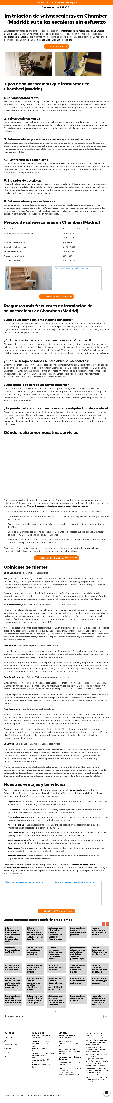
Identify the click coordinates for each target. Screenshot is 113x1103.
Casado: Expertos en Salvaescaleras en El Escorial (99, 951)
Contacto (8, 1037)
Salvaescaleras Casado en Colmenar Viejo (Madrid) (78, 931)
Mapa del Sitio (10, 1045)
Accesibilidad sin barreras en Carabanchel (12, 967)
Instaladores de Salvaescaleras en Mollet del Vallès (69, 1044)
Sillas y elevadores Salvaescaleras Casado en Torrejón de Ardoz (55, 953)
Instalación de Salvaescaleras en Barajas (77, 980)
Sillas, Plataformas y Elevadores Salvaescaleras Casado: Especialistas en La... (12, 935)
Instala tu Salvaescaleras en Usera (55, 967)
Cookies (7, 1048)
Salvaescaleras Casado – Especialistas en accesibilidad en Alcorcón (55, 984)
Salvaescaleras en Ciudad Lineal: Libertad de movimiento (13, 999)
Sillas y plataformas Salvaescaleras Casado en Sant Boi (69, 1051)
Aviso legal (9, 1052)
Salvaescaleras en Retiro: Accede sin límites (77, 968)
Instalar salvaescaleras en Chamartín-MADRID (99, 931)
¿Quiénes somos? (11, 1041)
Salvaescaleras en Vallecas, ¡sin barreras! (100, 980)
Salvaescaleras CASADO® (55, 7)
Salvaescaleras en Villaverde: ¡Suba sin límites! (34, 968)
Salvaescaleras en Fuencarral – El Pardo (77, 998)
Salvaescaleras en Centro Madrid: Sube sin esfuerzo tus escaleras (56, 1000)
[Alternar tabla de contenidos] (104, 1017)
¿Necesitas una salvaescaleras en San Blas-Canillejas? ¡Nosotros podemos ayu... (77, 953)
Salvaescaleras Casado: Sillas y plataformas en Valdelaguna (34, 999)
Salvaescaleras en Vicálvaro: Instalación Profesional (34, 951)
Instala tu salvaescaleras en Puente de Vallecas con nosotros (99, 1000)
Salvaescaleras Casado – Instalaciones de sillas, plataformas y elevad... (34, 984)
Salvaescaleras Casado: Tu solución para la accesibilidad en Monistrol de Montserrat (70, 1071)
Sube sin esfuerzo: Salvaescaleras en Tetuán (99, 968)
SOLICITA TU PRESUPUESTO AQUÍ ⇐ (57, 2)
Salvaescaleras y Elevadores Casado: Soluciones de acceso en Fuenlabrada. (55, 933)
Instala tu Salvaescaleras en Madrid (12, 950)
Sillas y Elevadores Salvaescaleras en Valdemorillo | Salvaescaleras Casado (35, 933)
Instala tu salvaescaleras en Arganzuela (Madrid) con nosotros (12, 982)
